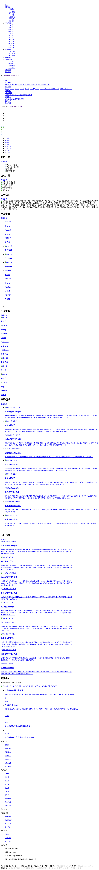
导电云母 (12, 41)
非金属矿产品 (41, 868)
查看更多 (4, 161)
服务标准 (12, 68)
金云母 (11, 27)
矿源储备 (12, 62)
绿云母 (11, 31)
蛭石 (60, 868)
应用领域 (8, 57)
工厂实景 (12, 19)
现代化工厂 (12, 64)
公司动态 (12, 51)
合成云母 (12, 47)
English (13, 75)
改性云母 (12, 45)
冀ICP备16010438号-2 (85, 866)
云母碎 (11, 37)
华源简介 (12, 9)
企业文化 (12, 11)
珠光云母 (12, 39)
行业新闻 (12, 53)
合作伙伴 (8, 70)
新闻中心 (8, 49)
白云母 (11, 25)
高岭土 (33, 868)
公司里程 (12, 13)
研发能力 (12, 66)
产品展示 (8, 23)
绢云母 (11, 29)
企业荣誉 (12, 15)
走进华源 (8, 7)
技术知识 (12, 55)
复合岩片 (55, 868)
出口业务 (66, 868)
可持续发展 (8, 59)
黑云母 (11, 33)
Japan (17, 75)
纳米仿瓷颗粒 (25, 868)
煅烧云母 (12, 43)
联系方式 (8, 72)
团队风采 (12, 21)
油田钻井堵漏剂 (14, 868)
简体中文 (7, 75)
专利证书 (12, 17)
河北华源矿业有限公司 (64, 866)
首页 (6, 5)
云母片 (11, 35)
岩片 (49, 868)
